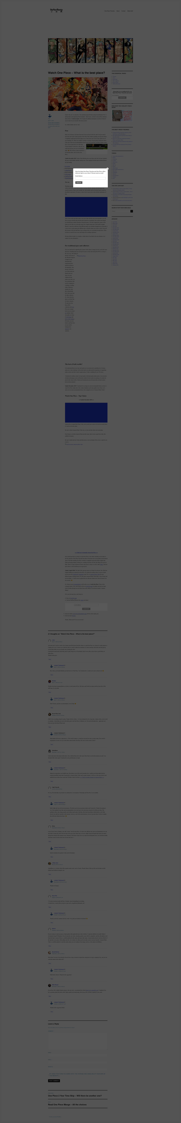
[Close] (107, 169)
